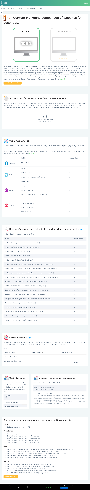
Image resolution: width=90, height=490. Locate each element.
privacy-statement (42, 488)
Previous (76, 362)
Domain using (65, 352)
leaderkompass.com (53, 488)
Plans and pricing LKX (11, 476)
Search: (6, 348)
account (62, 79)
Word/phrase (9, 352)
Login (87, 3)
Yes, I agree (64, 488)
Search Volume (36, 352)
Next (83, 362)
